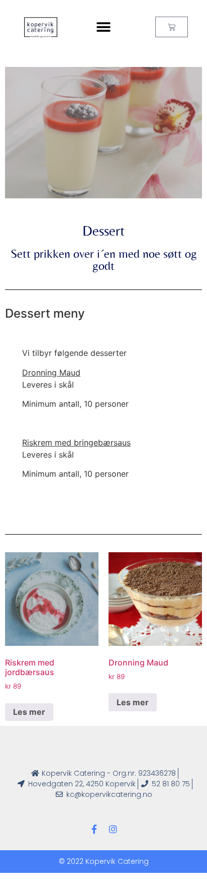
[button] (103, 27)
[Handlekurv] (171, 27)
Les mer (29, 712)
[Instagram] (113, 829)
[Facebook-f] (93, 829)
